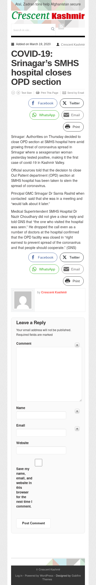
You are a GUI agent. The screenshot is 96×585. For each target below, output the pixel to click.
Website (22, 442)
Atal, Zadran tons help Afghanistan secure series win (48, 6)
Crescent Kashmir (73, 44)
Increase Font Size (18, 93)
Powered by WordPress (39, 575)
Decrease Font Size (13, 93)
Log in (18, 575)
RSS (61, 26)
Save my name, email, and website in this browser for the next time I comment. (24, 487)
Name (20, 407)
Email (20, 425)
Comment (23, 343)
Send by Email (75, 92)
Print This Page (49, 92)
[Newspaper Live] (48, 15)
